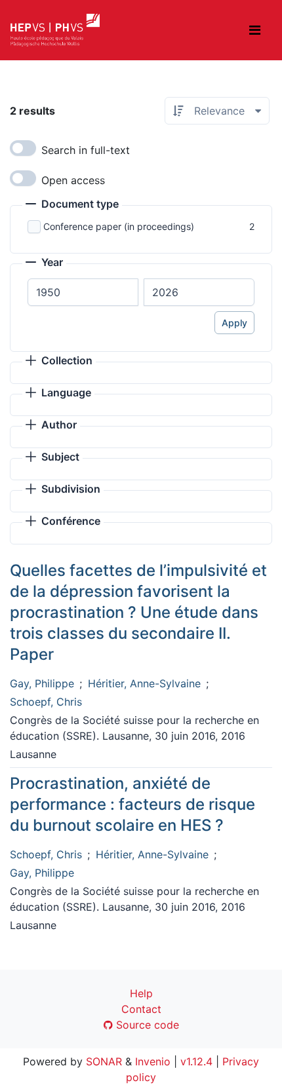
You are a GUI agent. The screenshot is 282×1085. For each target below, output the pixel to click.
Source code (146, 1024)
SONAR (104, 1061)
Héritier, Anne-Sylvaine (144, 683)
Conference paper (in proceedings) (118, 226)
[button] (72, 205)
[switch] (23, 148)
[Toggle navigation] (255, 30)
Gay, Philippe (42, 683)
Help (141, 993)
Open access (73, 180)
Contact (141, 1009)
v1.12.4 (196, 1061)
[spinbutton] (83, 292)
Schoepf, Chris (46, 701)
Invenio (153, 1061)
